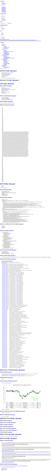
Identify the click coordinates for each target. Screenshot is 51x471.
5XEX (3, 185)
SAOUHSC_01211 (4, 288)
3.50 (10, 452)
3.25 (30, 451)
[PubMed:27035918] (4, 462)
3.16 (20, 451)
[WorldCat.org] (9, 445)
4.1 (3, 458)
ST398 (28, 40)
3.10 (14, 451)
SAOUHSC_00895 (4, 330)
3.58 (19, 452)
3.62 (23, 452)
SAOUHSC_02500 (4, 279)
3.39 (46, 451)
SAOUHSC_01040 (4, 332)
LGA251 (10, 40)
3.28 (34, 451)
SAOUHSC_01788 (4, 307)
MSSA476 (19, 40)
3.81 (44, 452)
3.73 (35, 452)
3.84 (48, 452)
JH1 (2, 40)
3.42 (49, 451)
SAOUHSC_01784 (4, 289)
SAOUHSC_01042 (4, 333)
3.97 (14, 453)
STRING (12, 253)
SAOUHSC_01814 (4, 348)
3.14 (18, 451)
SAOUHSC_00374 (4, 315)
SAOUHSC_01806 (4, 346)
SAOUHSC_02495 (4, 287)
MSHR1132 (16, 40)
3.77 (40, 452)
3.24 (29, 451)
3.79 (42, 452)
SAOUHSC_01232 (4, 293)
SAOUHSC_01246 (4, 272)
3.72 (34, 452)
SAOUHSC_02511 (4, 278)
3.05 (8, 451)
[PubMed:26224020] (4, 445)
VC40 (40, 40)
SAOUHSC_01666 (4, 344)
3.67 (29, 452)
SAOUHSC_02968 (4, 366)
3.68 (30, 452)
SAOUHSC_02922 (4, 363)
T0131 (29, 40)
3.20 (25, 451)
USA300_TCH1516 (36, 40)
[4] (8, 373)
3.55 (15, 452)
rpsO (17, 374)
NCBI (7, 97)
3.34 (40, 451)
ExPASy (6, 199)
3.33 (39, 451)
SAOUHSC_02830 (4, 361)
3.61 (22, 452)
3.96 (13, 453)
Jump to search (7, 39)
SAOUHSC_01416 (4, 341)
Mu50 (24, 40)
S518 (10, 375)
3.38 (45, 451)
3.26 (31, 451)
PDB (2, 186)
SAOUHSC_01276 (4, 269)
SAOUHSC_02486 (4, 360)
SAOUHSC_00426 (4, 316)
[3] (17, 263)
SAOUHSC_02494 (4, 296)
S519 (15, 374)
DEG (5, 93)
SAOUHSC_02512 (4, 277)
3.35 (41, 451)
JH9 (3, 40)
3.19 (24, 451)
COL (12, 261)
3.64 (25, 452)
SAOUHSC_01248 (13, 375)
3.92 (9, 453)
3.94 (11, 453)
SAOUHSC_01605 (4, 343)
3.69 (31, 452)
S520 (19, 374)
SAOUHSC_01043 (4, 334)
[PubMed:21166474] (4, 457)
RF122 (26, 40)
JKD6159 (7, 40)
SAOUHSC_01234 (4, 309)
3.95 (12, 453)
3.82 (45, 452)
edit (8, 70)
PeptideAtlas (10, 260)
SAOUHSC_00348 (4, 297)
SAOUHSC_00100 (4, 311)
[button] (0, 5)
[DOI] (12, 445)
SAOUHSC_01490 (4, 342)
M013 (11, 40)
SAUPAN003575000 (8, 74)
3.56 (16, 452)
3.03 (6, 451)
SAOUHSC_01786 (4, 273)
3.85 (49, 452)
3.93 (10, 453)
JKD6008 (5, 40)
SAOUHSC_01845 (4, 351)
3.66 (28, 452)
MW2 (21, 40)
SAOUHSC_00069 (4, 310)
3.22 (27, 451)
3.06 (9, 451)
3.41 (48, 451)
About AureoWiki (4, 469)
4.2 (4, 458)
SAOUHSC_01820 (4, 350)
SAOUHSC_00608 (4, 326)
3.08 (11, 451)
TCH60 (31, 40)
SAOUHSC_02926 (4, 364)
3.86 (2, 453)
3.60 (21, 452)
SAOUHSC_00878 (4, 329)
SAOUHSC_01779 (4, 308)
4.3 (5, 458)
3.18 (22, 451)
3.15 (19, 451)
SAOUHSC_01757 (4, 290)
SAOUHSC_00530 (4, 324)
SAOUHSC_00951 (4, 331)
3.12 (16, 451)
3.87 (3, 453)
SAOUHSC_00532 (4, 325)
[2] (12, 260)
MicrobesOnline (11, 99)
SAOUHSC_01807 (4, 347)
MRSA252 (13, 40)
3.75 (38, 452)
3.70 (32, 452)
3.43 (2, 452)
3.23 (28, 451)
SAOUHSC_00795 (4, 327)
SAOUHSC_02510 (4, 292)
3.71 (33, 452)
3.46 (5, 452)
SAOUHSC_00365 (4, 314)
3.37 (44, 451)
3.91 (7, 453)
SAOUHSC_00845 (4, 328)
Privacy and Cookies (4, 468)
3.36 (43, 451)
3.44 (3, 452)
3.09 (12, 451)
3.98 (15, 453)
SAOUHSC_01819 (4, 349)
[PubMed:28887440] (4, 450)
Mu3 (23, 40)
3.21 (26, 451)
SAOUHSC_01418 (4, 305)
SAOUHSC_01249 (11, 374)
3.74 (36, 452)
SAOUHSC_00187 (4, 312)
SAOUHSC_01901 (4, 352)
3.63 (24, 452)
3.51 (11, 452)
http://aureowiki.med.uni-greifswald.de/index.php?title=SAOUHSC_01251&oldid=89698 (16, 465)
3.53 (13, 452)
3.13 (17, 451)
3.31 (37, 451)
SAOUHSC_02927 (4, 365)
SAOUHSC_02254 (4, 271)
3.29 (35, 451)
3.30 (36, 451)
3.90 (6, 453)
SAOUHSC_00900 (4, 274)
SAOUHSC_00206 (4, 313)
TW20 (33, 40)
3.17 (21, 451)
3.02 (5, 451)
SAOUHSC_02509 (4, 276)
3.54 (14, 452)
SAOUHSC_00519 (4, 275)
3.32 (38, 451)
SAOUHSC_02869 (4, 362)
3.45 (4, 452)
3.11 (15, 451)
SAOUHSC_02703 (4, 270)
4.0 (2, 458)
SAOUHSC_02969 (4, 367)
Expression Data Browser (6, 382)
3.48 (7, 452)
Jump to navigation (2, 39)
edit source (13, 70)
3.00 (2, 451)
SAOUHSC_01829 (4, 295)
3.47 (6, 452)
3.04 (7, 451)
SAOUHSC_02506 (4, 294)
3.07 (10, 451)
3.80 (43, 452)
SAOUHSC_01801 (4, 345)
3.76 (39, 452)
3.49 (9, 452)
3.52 (12, 452)
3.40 (47, 451)
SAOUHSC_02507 (4, 291)
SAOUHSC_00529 (4, 323)
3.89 (5, 453)
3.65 (26, 452)
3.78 (41, 452)
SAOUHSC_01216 (4, 306)
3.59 (20, 452)
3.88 (4, 453)
